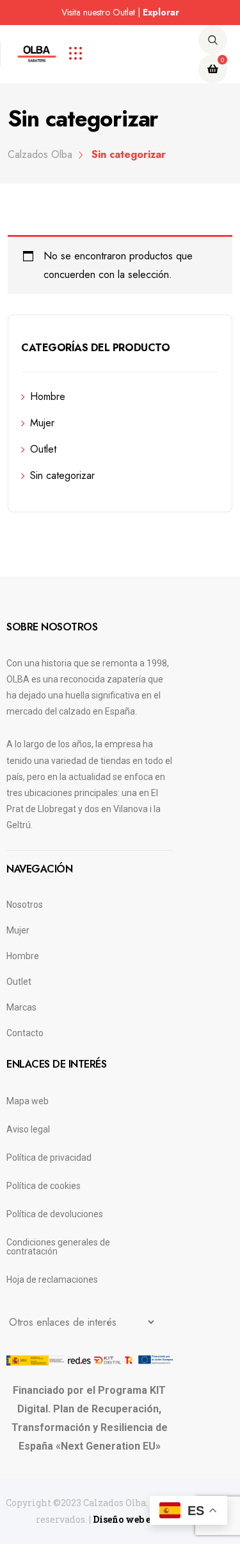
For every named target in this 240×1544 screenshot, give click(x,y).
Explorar (161, 12)
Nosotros (24, 904)
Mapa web (27, 1101)
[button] (41, 13)
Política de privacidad (49, 1157)
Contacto (25, 1032)
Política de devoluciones (54, 1214)
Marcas (21, 1007)
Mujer (42, 422)
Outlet (43, 449)
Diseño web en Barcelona (149, 1519)
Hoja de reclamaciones (52, 1279)
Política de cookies (43, 1185)
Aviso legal (28, 1129)
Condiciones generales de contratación (58, 1247)
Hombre (47, 396)
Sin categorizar (62, 475)
